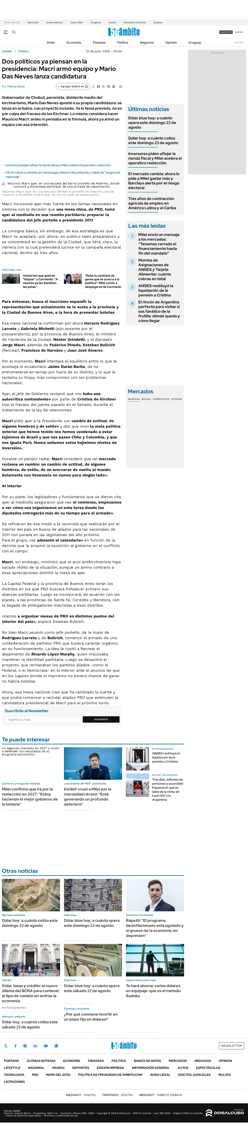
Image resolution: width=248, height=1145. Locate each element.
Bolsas (146, 399)
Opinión (171, 42)
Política (122, 42)
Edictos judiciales (194, 1075)
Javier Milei (76, 22)
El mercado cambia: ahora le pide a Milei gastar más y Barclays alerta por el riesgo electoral (153, 180)
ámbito (7, 51)
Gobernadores (54, 22)
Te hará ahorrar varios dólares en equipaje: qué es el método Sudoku (153, 990)
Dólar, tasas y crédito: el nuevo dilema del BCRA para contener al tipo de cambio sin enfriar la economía (30, 993)
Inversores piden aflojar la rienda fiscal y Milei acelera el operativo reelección (58, 165)
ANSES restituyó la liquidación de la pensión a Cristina (155, 290)
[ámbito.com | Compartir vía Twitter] (103, 86)
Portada (11, 1061)
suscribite (226, 32)
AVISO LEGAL (160, 1075)
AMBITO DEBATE (160, 1095)
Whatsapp (56, 1046)
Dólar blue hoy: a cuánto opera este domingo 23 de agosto (152, 122)
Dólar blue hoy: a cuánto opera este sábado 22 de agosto (92, 988)
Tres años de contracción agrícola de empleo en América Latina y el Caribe (152, 203)
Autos (182, 1068)
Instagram (25, 1046)
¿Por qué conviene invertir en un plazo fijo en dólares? (91, 1017)
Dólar (51, 42)
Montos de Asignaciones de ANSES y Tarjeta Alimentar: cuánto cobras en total (154, 269)
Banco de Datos (147, 1061)
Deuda (112, 22)
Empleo (158, 22)
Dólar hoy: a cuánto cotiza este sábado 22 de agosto (30, 1024)
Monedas (134, 399)
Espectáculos (208, 1068)
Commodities (161, 399)
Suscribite (101, 719)
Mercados (33, 22)
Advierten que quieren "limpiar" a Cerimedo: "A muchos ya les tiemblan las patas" (40, 281)
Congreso (96, 22)
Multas (224, 1075)
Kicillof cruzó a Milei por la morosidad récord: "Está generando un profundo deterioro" (87, 797)
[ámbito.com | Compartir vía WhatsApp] (93, 86)
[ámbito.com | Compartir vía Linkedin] (108, 86)
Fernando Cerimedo (135, 22)
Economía (74, 42)
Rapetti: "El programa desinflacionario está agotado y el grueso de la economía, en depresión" (155, 928)
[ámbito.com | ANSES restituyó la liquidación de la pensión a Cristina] (137, 759)
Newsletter (239, 42)
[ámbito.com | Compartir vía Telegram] (113, 86)
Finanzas (99, 42)
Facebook (15, 1046)
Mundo (58, 1068)
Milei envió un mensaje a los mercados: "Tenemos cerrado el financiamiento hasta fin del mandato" (159, 244)
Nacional (36, 1068)
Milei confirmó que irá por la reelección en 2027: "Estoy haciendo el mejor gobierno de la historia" (30, 797)
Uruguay (195, 42)
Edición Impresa (110, 1068)
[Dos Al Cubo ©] (225, 1113)
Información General (151, 1068)
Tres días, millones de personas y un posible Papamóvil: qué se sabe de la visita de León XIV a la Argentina (167, 789)
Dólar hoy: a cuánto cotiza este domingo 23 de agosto (153, 140)
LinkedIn (35, 1046)
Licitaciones (14, 1082)
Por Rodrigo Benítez (14, 1007)
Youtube (46, 1045)
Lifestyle (12, 1068)
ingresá (239, 32)
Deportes (80, 1068)
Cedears (176, 399)
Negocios (147, 42)
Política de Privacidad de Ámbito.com (110, 1075)
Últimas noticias (41, 1061)
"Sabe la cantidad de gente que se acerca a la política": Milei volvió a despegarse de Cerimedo (103, 281)
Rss (35, 1075)
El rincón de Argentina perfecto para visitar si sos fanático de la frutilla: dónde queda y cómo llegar (159, 311)
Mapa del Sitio (58, 1075)
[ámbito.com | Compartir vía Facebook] (98, 86)
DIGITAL (81, 1095)
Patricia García (16, 86)
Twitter (6, 1045)
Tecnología (14, 1075)
